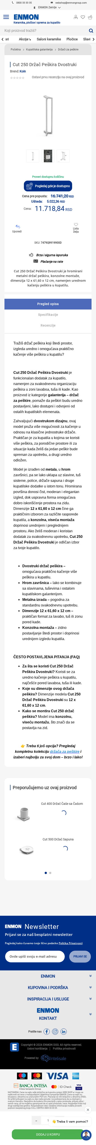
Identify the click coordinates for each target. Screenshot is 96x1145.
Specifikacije (48, 314)
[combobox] (43, 31)
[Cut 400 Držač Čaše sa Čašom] (24, 813)
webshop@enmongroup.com (71, 2)
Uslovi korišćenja (37, 1048)
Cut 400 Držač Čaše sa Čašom (62, 803)
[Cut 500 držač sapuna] (25, 849)
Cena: (27, 208)
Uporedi (17, 231)
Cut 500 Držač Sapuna (58, 839)
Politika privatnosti (71, 943)
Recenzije (48, 325)
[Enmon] (13, 926)
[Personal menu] (75, 16)
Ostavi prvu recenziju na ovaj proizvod (58, 77)
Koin (23, 71)
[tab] (48, 304)
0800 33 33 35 (24, 2)
